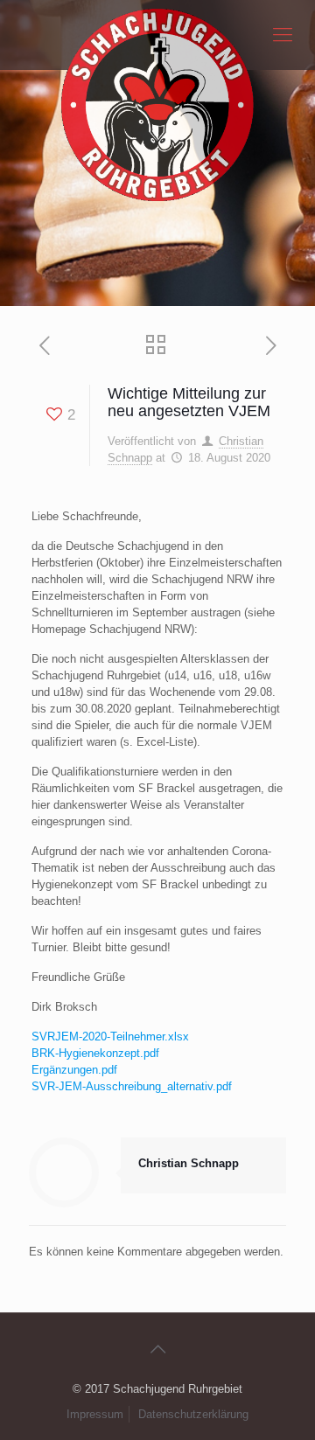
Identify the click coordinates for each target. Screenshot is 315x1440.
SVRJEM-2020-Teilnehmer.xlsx (110, 1036)
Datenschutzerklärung (193, 1414)
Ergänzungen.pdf (74, 1069)
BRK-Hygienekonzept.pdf (95, 1053)
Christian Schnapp (188, 1163)
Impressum (94, 1414)
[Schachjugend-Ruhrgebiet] (157, 35)
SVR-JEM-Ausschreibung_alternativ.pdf (132, 1086)
